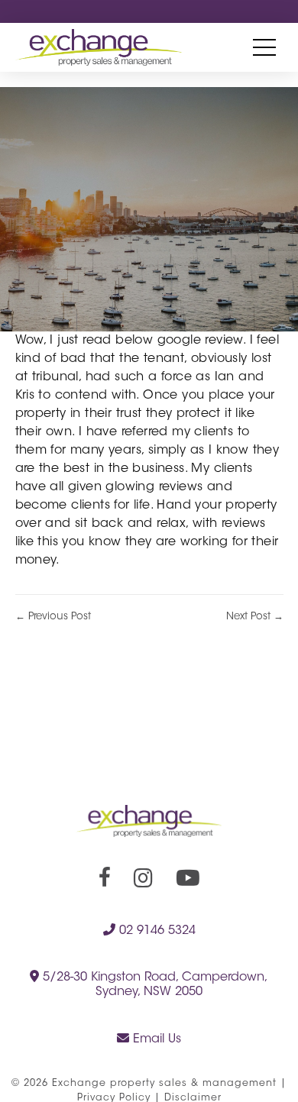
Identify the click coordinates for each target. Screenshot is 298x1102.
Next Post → (254, 617)
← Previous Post (53, 617)
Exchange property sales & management (164, 1083)
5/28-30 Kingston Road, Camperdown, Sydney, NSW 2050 (153, 984)
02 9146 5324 (155, 931)
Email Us (155, 1039)
